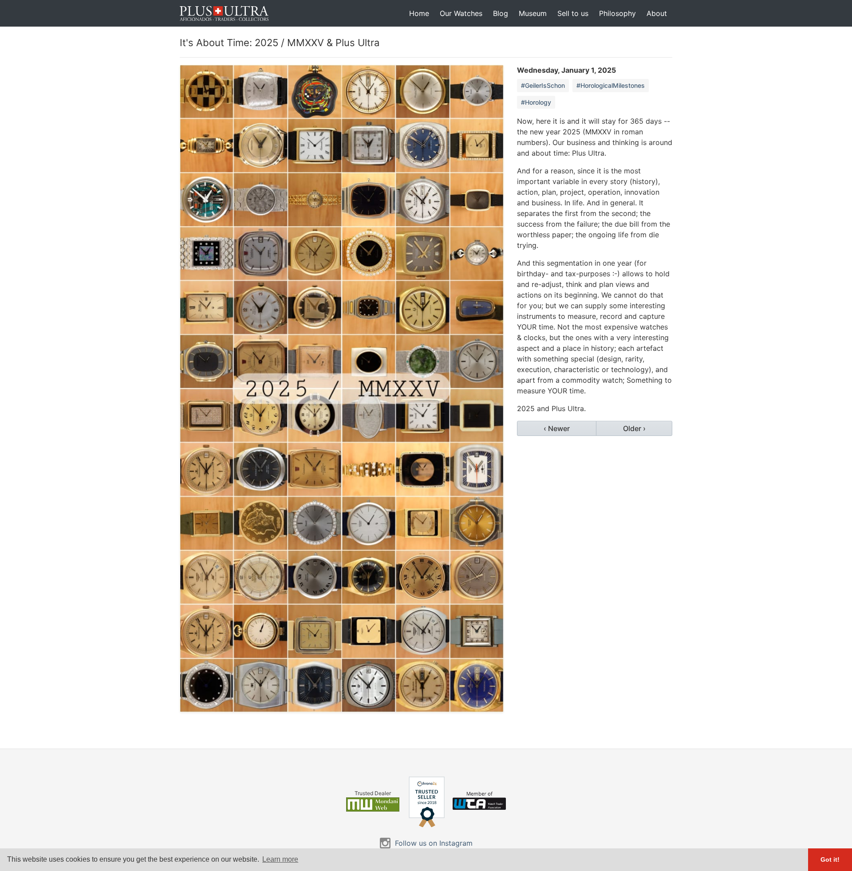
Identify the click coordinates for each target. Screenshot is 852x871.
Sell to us (572, 13)
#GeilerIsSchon (543, 85)
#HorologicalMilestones (610, 85)
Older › (634, 428)
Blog (500, 13)
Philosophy (617, 13)
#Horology (536, 102)
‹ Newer (557, 428)
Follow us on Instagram (434, 843)
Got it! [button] (830, 859)
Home (419, 13)
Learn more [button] (280, 859)
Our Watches (461, 13)
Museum (533, 13)
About (657, 13)
